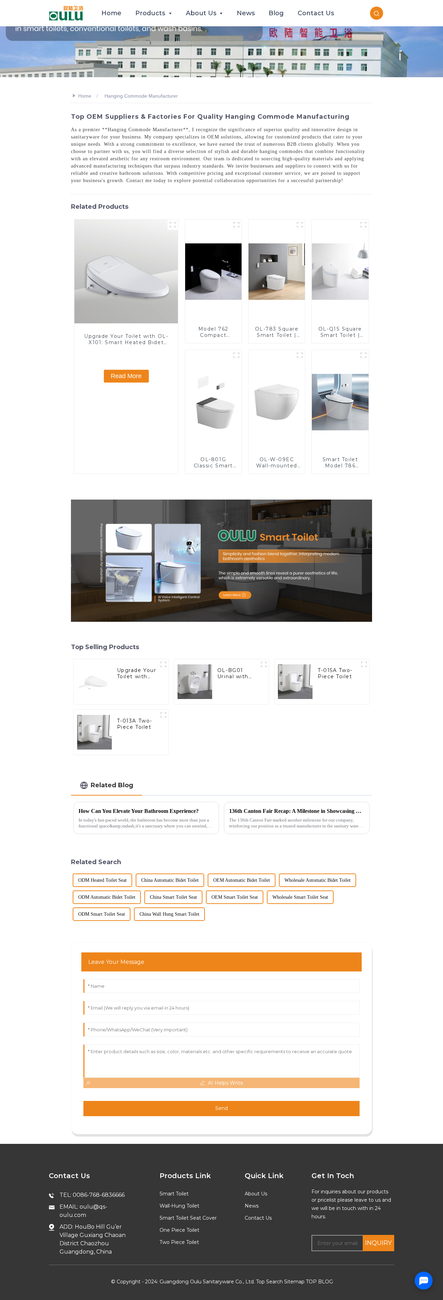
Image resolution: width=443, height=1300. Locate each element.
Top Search (269, 1282)
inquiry (378, 1243)
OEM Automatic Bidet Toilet (241, 880)
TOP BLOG (319, 1282)
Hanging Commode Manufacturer (141, 96)
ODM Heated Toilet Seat (102, 880)
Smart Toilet (174, 1194)
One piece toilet (179, 1230)
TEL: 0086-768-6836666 (92, 1195)
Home (84, 96)
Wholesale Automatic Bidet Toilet (317, 880)
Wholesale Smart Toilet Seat (300, 897)
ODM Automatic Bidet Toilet (106, 897)
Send (221, 1108)
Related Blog (112, 785)
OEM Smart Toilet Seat (234, 897)
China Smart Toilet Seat (173, 897)
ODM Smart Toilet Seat (101, 914)
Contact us (258, 1218)
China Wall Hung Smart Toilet (169, 914)
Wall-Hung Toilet (179, 1206)
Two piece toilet (179, 1242)
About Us (256, 1194)
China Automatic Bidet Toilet (170, 880)
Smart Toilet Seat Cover (188, 1218)
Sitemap (294, 1282)
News (252, 1206)
